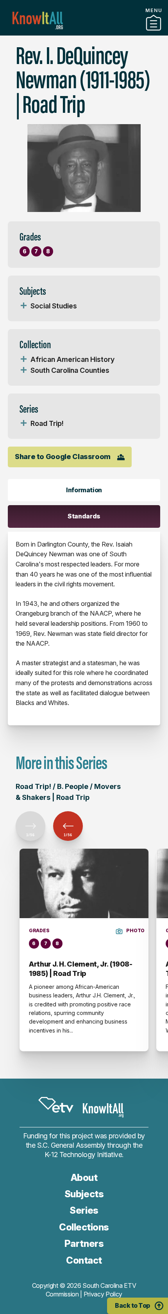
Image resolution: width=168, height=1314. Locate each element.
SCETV (55, 1105)
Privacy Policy (103, 1294)
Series (84, 1210)
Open (23, 306)
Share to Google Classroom (63, 456)
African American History (72, 359)
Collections (84, 1227)
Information (84, 490)
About (84, 1177)
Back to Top (132, 1305)
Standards (84, 516)
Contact (84, 1260)
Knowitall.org (38, 20)
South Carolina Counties (69, 370)
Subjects (84, 1194)
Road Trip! (47, 423)
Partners (84, 32)
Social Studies (53, 306)
